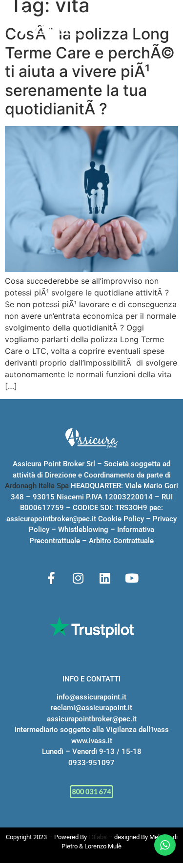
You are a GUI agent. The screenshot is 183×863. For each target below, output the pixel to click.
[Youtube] (132, 578)
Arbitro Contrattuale (121, 540)
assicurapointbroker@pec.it (51, 518)
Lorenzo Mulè (103, 846)
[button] (166, 26)
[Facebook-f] (51, 578)
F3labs (97, 837)
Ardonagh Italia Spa (37, 485)
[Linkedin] (105, 578)
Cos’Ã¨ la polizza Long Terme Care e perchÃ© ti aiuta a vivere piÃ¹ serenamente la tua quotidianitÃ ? (90, 71)
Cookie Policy (121, 518)
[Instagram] (78, 578)
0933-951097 (91, 762)
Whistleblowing (83, 529)
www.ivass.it (91, 740)
